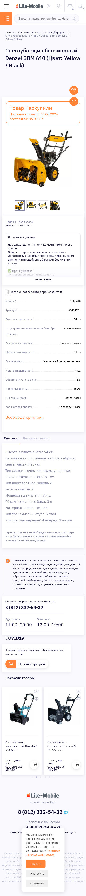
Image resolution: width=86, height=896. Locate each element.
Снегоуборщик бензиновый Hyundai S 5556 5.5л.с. (61, 746)
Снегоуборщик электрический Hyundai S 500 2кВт (21, 746)
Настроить (37, 873)
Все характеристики (25, 417)
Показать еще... (43, 279)
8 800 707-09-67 (43, 827)
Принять (35, 863)
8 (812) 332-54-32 (24, 607)
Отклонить (37, 883)
